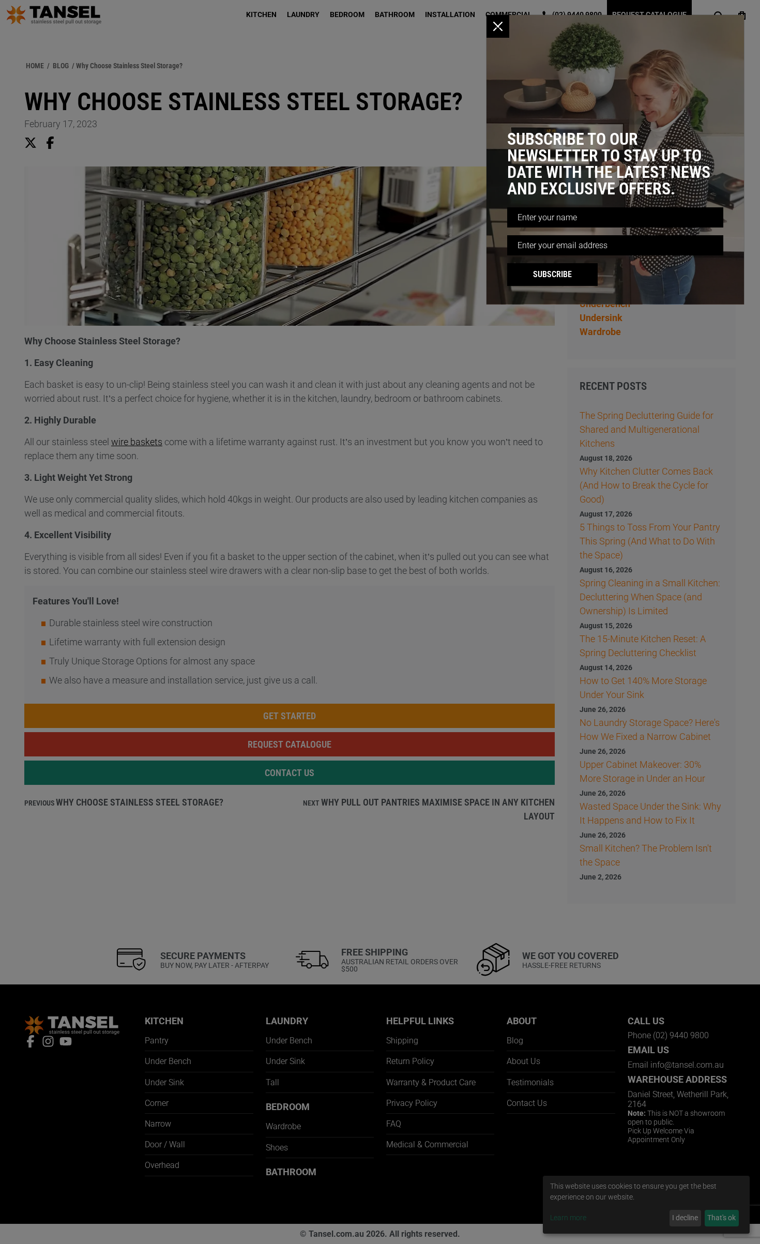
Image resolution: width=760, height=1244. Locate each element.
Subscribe (552, 274)
